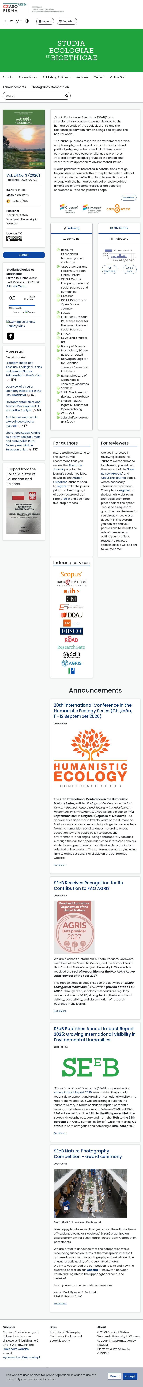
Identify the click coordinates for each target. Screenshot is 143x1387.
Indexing (73, 228)
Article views (129, 269)
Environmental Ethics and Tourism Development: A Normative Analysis (23, 406)
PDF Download (109, 269)
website (92, 1270)
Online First (118, 77)
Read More (128, 197)
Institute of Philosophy (65, 1332)
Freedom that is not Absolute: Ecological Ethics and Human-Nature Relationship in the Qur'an (24, 369)
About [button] (7, 77)
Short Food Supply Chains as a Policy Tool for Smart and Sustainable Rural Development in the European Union (23, 441)
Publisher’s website (16, 1349)
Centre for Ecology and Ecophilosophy (66, 1338)
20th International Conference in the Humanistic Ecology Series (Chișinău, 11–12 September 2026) (93, 710)
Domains (73, 239)
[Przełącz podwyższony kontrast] (27, 21)
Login (45, 21)
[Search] (66, 96)
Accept (130, 1376)
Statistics (121, 228)
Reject (114, 1376)
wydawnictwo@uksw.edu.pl (21, 1357)
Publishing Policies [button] (56, 77)
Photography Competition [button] (50, 87)
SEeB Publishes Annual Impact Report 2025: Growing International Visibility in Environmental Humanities (95, 1034)
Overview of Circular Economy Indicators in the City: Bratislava (23, 391)
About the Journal (113, 478)
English (67, 21)
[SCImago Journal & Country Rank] (23, 324)
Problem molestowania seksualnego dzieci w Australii (21, 421)
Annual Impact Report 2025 (73, 1092)
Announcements (14, 87)
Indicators (121, 239)
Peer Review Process (117, 471)
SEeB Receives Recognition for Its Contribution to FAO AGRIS (88, 885)
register (62, 486)
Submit (24, 255)
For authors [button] (27, 77)
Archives (82, 77)
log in (66, 499)
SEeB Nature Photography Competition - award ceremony (88, 1153)
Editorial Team (16, 286)
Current (99, 77)
